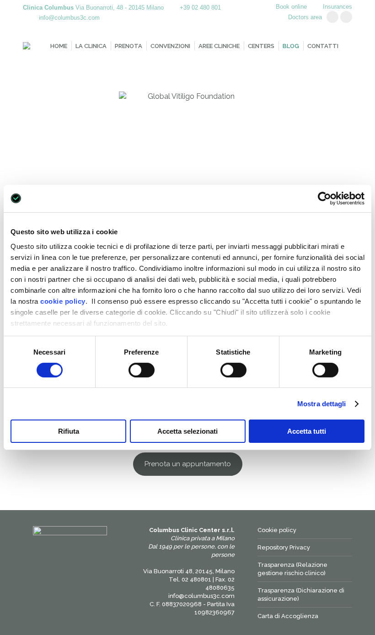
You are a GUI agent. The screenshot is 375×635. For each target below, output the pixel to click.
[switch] (142, 370)
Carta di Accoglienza (287, 616)
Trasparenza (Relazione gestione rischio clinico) (292, 568)
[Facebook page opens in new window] (346, 17)
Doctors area (305, 17)
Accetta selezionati (187, 431)
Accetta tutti (306, 431)
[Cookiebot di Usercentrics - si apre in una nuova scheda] (324, 198)
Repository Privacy (283, 547)
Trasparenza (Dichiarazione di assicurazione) (300, 594)
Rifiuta (68, 431)
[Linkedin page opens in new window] (332, 17)
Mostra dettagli (321, 404)
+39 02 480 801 (200, 7)
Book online (291, 6)
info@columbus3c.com (69, 17)
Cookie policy (276, 530)
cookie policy (63, 301)
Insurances (337, 6)
